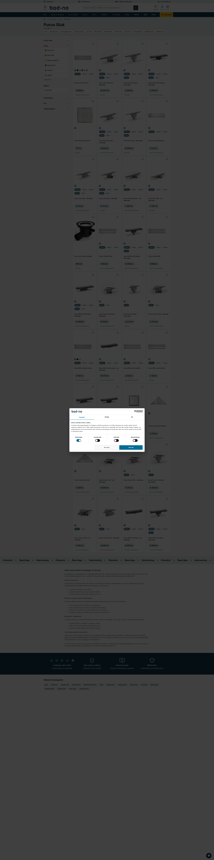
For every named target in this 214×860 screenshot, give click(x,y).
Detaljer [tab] (107, 417)
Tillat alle (131, 447)
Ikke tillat (106, 447)
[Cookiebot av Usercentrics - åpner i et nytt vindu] (135, 411)
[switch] (97, 440)
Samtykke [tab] (82, 417)
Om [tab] (132, 417)
